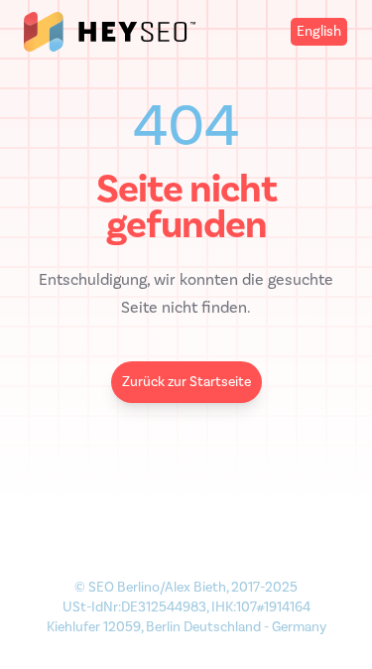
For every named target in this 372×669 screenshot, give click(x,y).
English (319, 31)
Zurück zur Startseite (186, 381)
